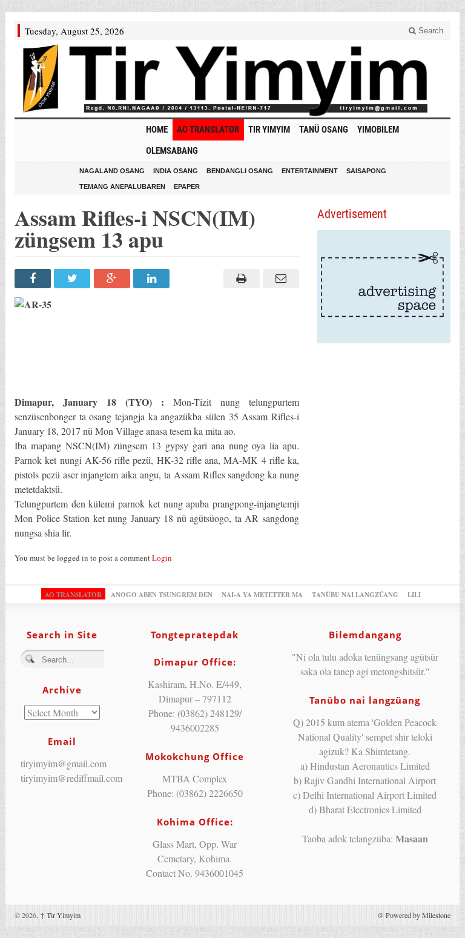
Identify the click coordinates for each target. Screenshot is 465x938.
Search (429, 30)
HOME (157, 129)
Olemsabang (172, 150)
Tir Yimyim (269, 129)
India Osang (175, 170)
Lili (414, 594)
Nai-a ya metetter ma (262, 594)
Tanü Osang (323, 129)
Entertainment (310, 170)
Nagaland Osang (112, 170)
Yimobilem (378, 129)
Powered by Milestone (418, 915)
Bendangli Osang (239, 170)
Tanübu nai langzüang (355, 594)
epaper (187, 186)
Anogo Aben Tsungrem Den (162, 594)
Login (162, 557)
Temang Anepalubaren (122, 186)
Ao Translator (208, 129)
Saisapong (366, 170)
